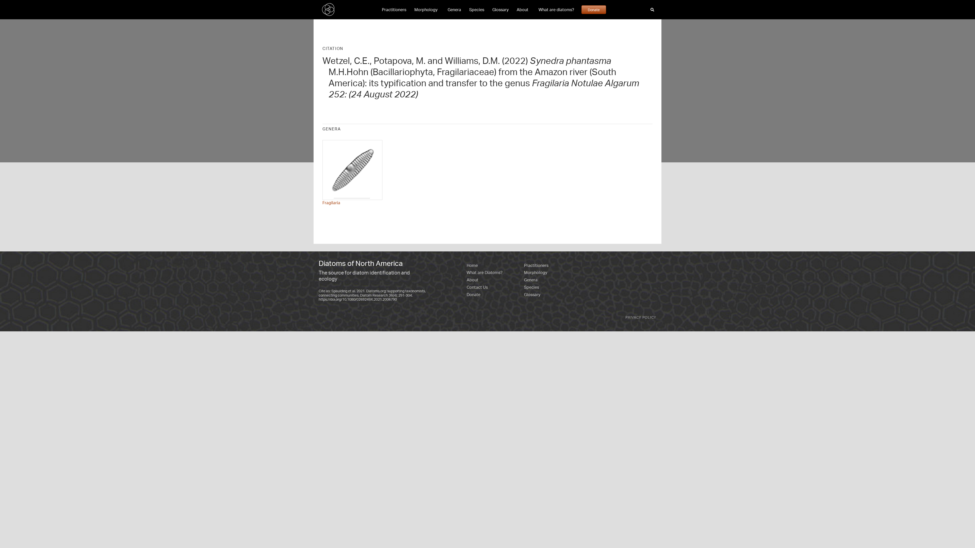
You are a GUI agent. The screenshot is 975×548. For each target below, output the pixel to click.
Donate (594, 9)
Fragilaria (331, 202)
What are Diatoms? (484, 272)
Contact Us (477, 287)
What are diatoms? (556, 9)
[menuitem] (394, 9)
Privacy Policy (640, 317)
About (522, 9)
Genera (454, 9)
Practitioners (394, 9)
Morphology (425, 9)
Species (476, 9)
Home (472, 265)
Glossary (500, 9)
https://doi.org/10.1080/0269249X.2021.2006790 (358, 299)
